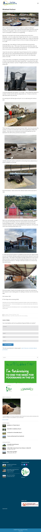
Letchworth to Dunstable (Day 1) (14, 432)
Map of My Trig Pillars (12, 451)
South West (14, 314)
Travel (18, 314)
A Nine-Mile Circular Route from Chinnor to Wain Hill (19, 448)
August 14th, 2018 (11, 449)
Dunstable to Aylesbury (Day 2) (14, 428)
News (5, 314)
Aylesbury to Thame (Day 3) (13, 425)
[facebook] (22, 464)
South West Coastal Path (15, 315)
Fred (14, 11)
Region (7, 314)
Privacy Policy (21, 530)
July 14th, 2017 (11, 445)
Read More (5, 419)
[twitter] (24, 464)
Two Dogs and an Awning (23, 529)
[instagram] (26, 464)
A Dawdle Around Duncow (13, 444)
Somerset (10, 314)
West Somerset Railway (24, 315)
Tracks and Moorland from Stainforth (15, 436)
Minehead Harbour (7, 315)
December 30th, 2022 (12, 452)
